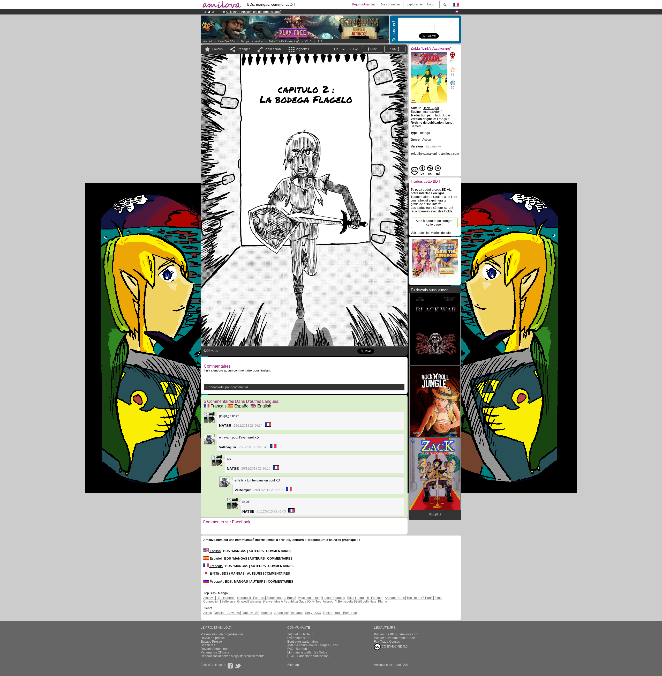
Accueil (207, 41)
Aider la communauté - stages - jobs (312, 645)
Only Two (314, 601)
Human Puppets (333, 598)
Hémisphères (225, 598)
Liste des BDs (226, 41)
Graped (242, 601)
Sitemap (293, 665)
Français (218, 406)
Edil (358, 601)
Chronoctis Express (251, 598)
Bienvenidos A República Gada (284, 601)
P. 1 (320, 41)
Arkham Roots (395, 598)
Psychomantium (309, 598)
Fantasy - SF (250, 613)
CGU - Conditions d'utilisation (308, 656)
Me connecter (390, 4)
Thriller (328, 613)
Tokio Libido (355, 598)
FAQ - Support (297, 649)
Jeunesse (281, 613)
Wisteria (255, 601)
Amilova (209, 598)
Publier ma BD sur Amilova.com (396, 634)
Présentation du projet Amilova (222, 634)
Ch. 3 (308, 41)
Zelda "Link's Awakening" (284, 41)
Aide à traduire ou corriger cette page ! (434, 222)
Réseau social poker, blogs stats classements (232, 656)
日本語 (214, 573)
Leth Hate (369, 601)
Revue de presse (213, 638)
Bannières (208, 645)
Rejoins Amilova (363, 4)
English (263, 406)
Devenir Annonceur (214, 649)
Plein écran (273, 49)
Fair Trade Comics (387, 641)
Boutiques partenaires (302, 641)
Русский (215, 581)
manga (245, 41)
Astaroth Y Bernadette (338, 601)
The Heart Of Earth (420, 598)
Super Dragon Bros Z (281, 598)
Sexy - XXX (313, 613)
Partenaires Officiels (215, 652)
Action (259, 41)
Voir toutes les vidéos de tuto (431, 233)
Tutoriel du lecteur (300, 634)
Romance (296, 613)
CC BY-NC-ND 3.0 (394, 646)
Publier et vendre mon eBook (394, 638)
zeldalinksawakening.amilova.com (435, 153)
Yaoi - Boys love (345, 613)
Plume (382, 601)
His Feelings (374, 598)
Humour (266, 613)
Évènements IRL (299, 638)
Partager (244, 49)
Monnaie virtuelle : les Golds (307, 652)
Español (241, 406)
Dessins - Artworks (227, 613)
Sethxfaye (228, 601)
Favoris (217, 49)
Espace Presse (211, 641)
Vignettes (302, 49)
